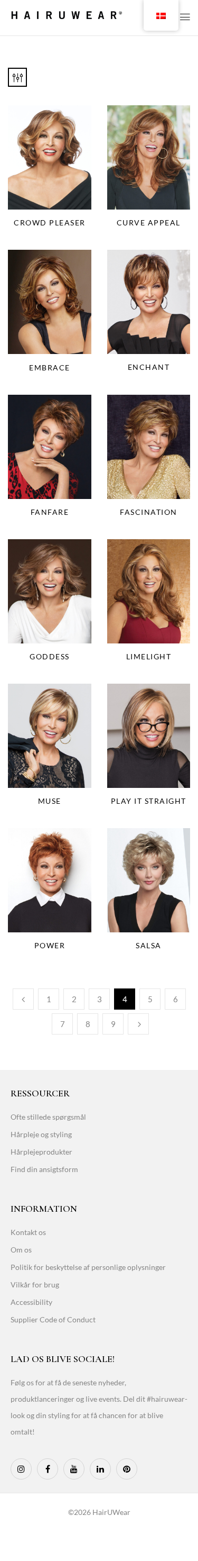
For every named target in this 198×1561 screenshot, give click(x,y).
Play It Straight (148, 800)
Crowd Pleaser (50, 222)
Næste (138, 1023)
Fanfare (50, 511)
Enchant (149, 366)
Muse (49, 800)
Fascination (148, 511)
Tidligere (23, 999)
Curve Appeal (149, 222)
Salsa (149, 945)
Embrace (49, 367)
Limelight (149, 656)
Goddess (50, 656)
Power (49, 945)
